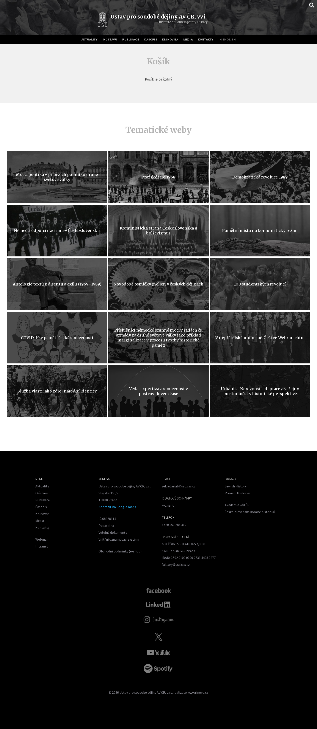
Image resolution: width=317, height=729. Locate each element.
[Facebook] (158, 590)
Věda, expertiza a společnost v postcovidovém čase (158, 391)
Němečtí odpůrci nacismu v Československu (57, 230)
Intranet (41, 546)
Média (188, 39)
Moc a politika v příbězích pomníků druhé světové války (57, 177)
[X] (158, 636)
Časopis (150, 39)
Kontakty (205, 39)
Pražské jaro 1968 (158, 177)
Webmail (42, 539)
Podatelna (106, 525)
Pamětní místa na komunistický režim (260, 230)
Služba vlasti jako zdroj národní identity (56, 391)
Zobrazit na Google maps (117, 507)
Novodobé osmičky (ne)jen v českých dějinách (158, 284)
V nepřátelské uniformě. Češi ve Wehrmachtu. (259, 337)
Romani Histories (238, 493)
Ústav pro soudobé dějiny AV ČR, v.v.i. (145, 692)
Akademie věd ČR (237, 505)
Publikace (130, 39)
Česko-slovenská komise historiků (250, 512)
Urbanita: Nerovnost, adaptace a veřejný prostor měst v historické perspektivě (260, 391)
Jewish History (235, 486)
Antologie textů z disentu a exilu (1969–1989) (57, 284)
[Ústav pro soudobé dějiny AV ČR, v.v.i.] (102, 19)
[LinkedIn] (158, 605)
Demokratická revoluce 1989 (260, 177)
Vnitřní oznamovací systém (119, 539)
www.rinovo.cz (197, 692)
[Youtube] (158, 652)
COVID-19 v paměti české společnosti (57, 337)
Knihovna (170, 39)
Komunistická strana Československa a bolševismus (158, 231)
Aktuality (89, 39)
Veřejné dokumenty (113, 532)
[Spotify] (158, 668)
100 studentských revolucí (260, 284)
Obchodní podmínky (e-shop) (120, 551)
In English (227, 39)
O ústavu (110, 39)
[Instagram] (158, 620)
